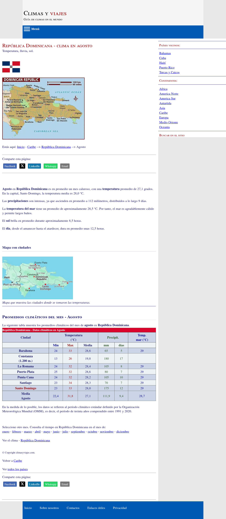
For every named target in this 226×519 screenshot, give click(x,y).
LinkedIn (34, 166)
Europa (163, 117)
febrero (16, 431)
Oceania (164, 127)
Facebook (10, 166)
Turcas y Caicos (169, 72)
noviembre (107, 431)
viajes (45, 12)
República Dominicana (56, 147)
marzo (28, 431)
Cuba (162, 58)
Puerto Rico (166, 67)
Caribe (31, 147)
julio (65, 431)
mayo (46, 431)
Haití (162, 62)
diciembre (122, 431)
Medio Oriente (168, 122)
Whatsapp (50, 166)
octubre (92, 431)
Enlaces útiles (96, 508)
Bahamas (165, 53)
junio (56, 431)
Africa (163, 89)
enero (5, 431)
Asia (162, 108)
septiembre (78, 431)
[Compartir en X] (22, 166)
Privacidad (120, 508)
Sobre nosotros (49, 508)
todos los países (18, 469)
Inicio (21, 147)
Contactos (73, 508)
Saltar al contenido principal (41, 2)
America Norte (168, 93)
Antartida (165, 103)
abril (38, 431)
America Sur (167, 98)
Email (65, 166)
